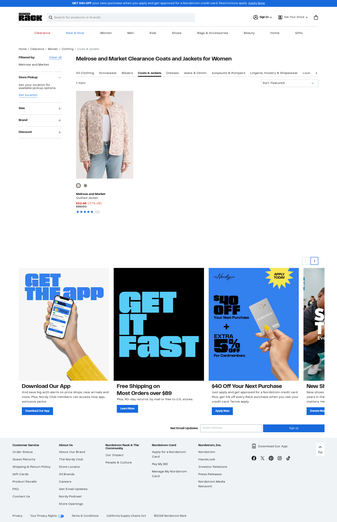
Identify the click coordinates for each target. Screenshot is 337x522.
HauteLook (206, 459)
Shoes (177, 33)
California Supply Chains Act (126, 516)
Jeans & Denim (195, 73)
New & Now (75, 33)
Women (106, 33)
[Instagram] (279, 459)
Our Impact (115, 455)
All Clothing (85, 73)
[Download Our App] (64, 324)
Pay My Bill (160, 464)
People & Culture (119, 462)
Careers (65, 481)
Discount (25, 132)
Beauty (249, 33)
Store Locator (69, 467)
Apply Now (256, 3)
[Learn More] (159, 324)
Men (130, 33)
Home (274, 33)
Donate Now (318, 411)
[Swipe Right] (314, 261)
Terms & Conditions (85, 516)
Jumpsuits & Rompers (228, 73)
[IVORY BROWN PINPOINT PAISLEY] (78, 185)
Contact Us (21, 496)
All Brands (66, 474)
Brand (23, 120)
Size (22, 108)
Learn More (127, 408)
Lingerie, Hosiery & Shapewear (274, 73)
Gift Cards (20, 474)
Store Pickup (28, 77)
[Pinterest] (271, 459)
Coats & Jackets (149, 73)
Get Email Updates (73, 489)
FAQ (15, 489)
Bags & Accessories (212, 33)
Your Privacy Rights (43, 516)
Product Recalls (24, 481)
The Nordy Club (71, 459)
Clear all (55, 57)
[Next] (316, 72)
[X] (262, 459)
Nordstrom (206, 452)
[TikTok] (288, 459)
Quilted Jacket (87, 198)
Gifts (299, 33)
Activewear (108, 73)
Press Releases (210, 474)
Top (320, 452)
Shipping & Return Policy (31, 467)
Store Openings (71, 504)
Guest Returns (23, 459)
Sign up (293, 428)
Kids (153, 33)
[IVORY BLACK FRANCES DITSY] (85, 185)
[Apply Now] (254, 324)
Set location (28, 95)
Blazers (127, 73)
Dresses (172, 73)
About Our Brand (72, 452)
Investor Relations (212, 467)
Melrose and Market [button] (34, 64)
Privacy (17, 516)
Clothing (68, 49)
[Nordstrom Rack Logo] (30, 17)
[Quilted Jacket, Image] (104, 134)
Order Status (22, 452)
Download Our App (37, 411)
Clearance (42, 33)
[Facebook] (254, 459)
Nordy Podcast (70, 496)
